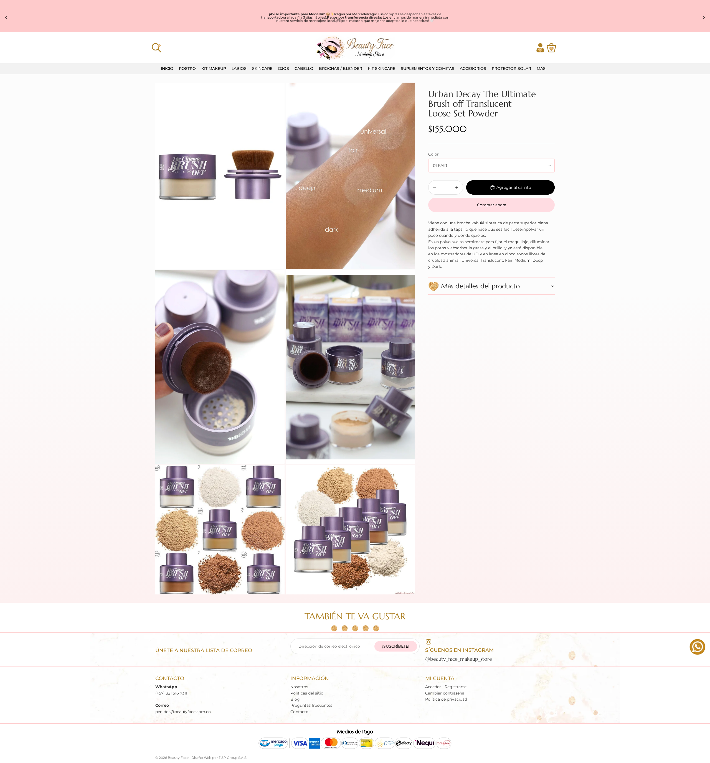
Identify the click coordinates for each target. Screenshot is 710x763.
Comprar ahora (491, 204)
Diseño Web (201, 758)
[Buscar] (156, 47)
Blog (295, 699)
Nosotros (299, 686)
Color (433, 154)
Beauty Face (178, 758)
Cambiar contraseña (444, 693)
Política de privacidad (446, 699)
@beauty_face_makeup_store (458, 659)
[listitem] (541, 68)
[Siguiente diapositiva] (704, 17)
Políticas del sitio (306, 693)
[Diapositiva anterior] (6, 17)
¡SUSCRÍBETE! (395, 646)
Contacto (299, 711)
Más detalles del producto (480, 286)
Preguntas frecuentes (311, 705)
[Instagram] (428, 642)
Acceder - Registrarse (445, 686)
